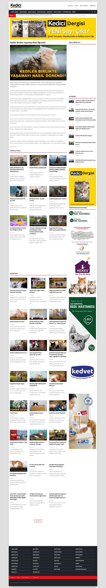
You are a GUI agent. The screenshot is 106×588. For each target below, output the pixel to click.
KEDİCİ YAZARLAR (84, 5)
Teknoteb (65, 582)
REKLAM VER (92, 5)
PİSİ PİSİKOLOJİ (67, 12)
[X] (92, 12)
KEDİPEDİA (49, 12)
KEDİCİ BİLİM (23, 12)
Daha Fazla (38, 521)
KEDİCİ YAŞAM (32, 12)
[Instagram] (95, 12)
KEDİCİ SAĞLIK (57, 12)
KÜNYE (76, 5)
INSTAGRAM (35, 577)
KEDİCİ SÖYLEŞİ (41, 12)
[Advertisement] (38, 260)
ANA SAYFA (70, 5)
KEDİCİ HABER (14, 12)
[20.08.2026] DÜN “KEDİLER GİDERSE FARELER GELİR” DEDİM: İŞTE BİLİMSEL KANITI (34, 15)
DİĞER (74, 12)
